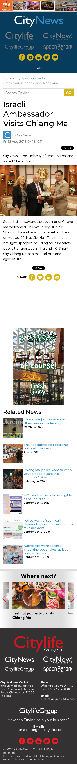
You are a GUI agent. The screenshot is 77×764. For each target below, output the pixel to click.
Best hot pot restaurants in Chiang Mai (38, 601)
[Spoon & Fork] (58, 47)
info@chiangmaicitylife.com (57, 699)
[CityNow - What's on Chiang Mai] (58, 660)
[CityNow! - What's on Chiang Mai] (58, 36)
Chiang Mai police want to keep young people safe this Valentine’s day (48, 473)
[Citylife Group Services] (19, 47)
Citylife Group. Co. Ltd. (28, 749)
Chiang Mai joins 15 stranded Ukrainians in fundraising (45, 421)
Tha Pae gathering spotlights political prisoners (46, 446)
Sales (55, 689)
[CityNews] (38, 21)
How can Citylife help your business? (38, 719)
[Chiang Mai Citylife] (19, 36)
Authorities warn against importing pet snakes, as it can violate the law (47, 549)
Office (56, 685)
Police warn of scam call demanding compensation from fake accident (48, 524)
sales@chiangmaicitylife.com (38, 728)
